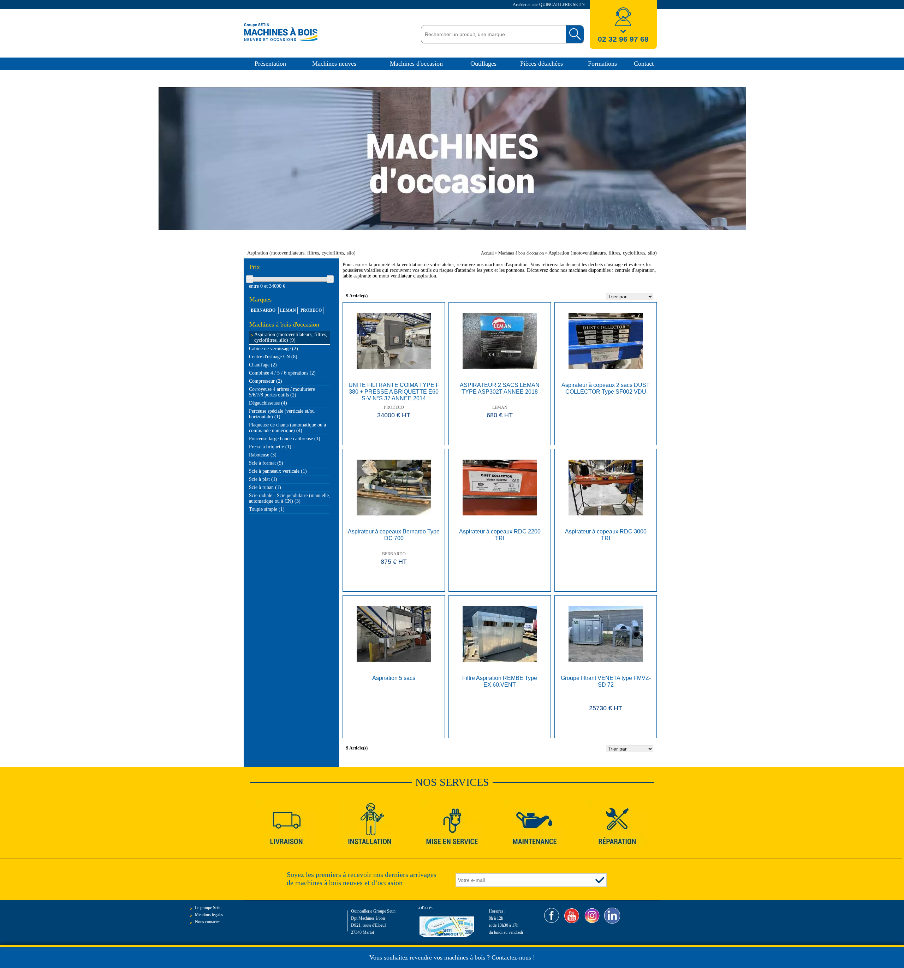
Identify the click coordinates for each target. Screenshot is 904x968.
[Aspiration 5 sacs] (394, 634)
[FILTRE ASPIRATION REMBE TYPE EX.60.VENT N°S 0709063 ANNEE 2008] (500, 634)
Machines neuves (334, 63)
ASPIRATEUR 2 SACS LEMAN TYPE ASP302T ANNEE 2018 (500, 388)
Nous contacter (207, 921)
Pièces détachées (541, 63)
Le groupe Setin (208, 907)
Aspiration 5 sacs (393, 678)
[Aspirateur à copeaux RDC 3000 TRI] (606, 487)
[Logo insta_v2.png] (592, 916)
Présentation (270, 63)
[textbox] (492, 34)
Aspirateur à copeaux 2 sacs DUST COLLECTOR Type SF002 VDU (605, 388)
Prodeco (394, 407)
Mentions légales (209, 914)
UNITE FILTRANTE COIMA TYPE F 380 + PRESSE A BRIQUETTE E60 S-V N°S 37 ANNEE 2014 (394, 391)
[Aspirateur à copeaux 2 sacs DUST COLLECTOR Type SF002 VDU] (606, 341)
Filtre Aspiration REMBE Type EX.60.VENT (499, 681)
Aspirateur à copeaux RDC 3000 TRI (606, 534)
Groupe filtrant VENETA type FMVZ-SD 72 (606, 681)
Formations (602, 63)
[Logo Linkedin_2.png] (612, 916)
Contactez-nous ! (513, 957)
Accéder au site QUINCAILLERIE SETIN (549, 4)
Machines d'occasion (416, 63)
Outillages (483, 63)
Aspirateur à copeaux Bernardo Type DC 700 (394, 534)
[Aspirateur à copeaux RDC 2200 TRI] (500, 487)
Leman (499, 407)
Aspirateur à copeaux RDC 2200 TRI (500, 534)
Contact (644, 63)
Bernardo (394, 553)
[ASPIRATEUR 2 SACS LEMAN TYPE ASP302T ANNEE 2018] (500, 341)
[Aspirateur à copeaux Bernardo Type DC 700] (394, 487)
